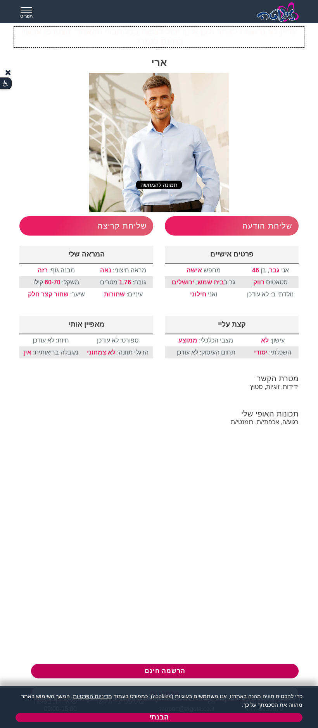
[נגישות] (5, 83)
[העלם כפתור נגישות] (8, 72)
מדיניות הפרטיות (92, 696)
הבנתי (159, 717)
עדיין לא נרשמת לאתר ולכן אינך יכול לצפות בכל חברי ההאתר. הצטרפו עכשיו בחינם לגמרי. (159, 36)
